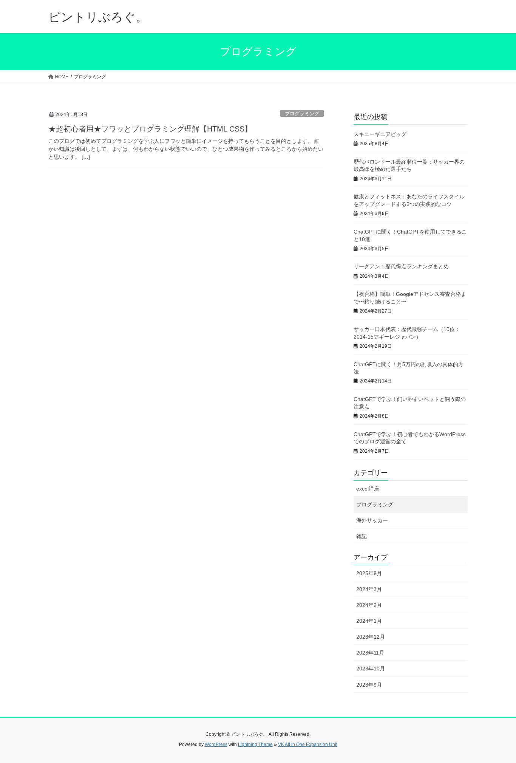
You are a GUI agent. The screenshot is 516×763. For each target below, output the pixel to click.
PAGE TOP (497, 733)
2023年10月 (370, 668)
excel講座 (367, 489)
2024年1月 (369, 621)
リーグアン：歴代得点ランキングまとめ (401, 266)
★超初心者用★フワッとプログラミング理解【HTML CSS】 (150, 129)
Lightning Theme (255, 744)
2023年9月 (369, 685)
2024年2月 (369, 605)
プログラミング (302, 113)
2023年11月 (370, 653)
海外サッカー (372, 520)
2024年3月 (369, 589)
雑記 (361, 536)
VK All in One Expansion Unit (307, 744)
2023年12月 (370, 637)
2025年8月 (369, 573)
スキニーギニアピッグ (380, 134)
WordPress (216, 744)
